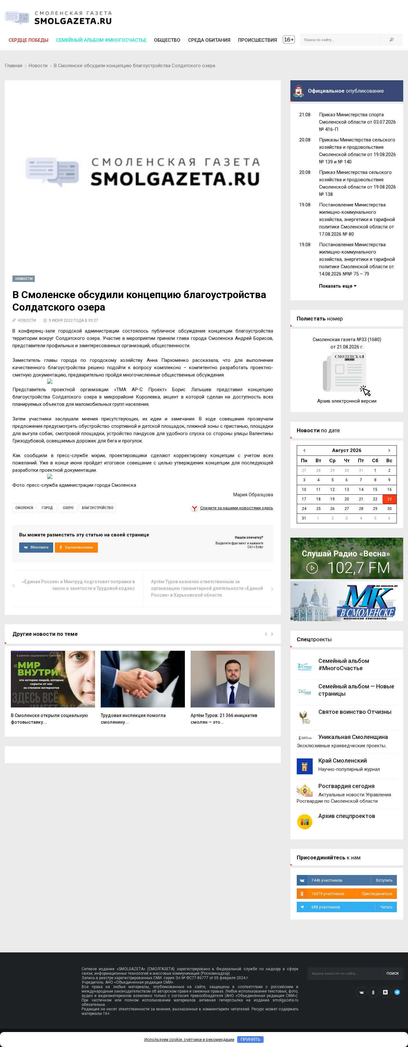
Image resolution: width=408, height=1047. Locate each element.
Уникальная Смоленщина (353, 737)
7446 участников (351, 880)
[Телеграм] (397, 992)
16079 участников (351, 894)
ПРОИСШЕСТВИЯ (257, 40)
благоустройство (97, 508)
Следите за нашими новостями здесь (236, 508)
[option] (53, 691)
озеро (68, 508)
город (47, 508)
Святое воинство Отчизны (354, 711)
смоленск (24, 508)
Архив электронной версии (346, 401)
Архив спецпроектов (346, 816)
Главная (13, 65)
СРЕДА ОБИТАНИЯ (209, 40)
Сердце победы (28, 40)
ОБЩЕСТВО (167, 40)
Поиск (393, 974)
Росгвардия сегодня (346, 786)
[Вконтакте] (361, 992)
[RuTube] (385, 992)
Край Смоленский (342, 760)
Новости (38, 65)
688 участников (351, 907)
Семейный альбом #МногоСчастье (101, 40)
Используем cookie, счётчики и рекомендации (189, 1039)
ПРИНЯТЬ (250, 1039)
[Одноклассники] (373, 992)
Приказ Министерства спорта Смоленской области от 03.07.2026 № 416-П (357, 122)
